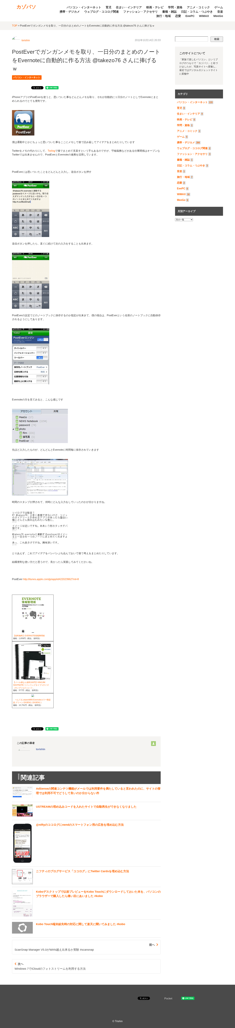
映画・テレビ (155, 7)
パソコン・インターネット (84, 7)
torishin (26, 40)
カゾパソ (26, 6)
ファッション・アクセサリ (140, 11)
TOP (14, 25)
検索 (216, 39)
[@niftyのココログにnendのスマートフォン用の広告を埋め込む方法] (68, 862)
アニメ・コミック (198, 7)
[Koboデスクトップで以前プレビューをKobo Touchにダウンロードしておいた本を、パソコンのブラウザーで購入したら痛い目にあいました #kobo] (86, 915)
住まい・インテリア (129, 7)
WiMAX (204, 16)
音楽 (220, 11)
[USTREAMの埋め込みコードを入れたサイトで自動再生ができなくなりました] (74, 816)
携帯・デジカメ (70, 11)
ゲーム (218, 7)
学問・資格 (175, 7)
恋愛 (178, 16)
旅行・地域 (163, 16)
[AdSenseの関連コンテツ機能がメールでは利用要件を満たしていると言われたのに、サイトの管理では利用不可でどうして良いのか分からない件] (86, 798)
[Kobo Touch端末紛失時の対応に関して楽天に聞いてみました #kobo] (68, 933)
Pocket (168, 998)
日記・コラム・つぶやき (197, 11)
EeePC (190, 16)
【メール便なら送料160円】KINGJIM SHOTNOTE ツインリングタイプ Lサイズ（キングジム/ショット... (31, 685)
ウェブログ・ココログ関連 (101, 11)
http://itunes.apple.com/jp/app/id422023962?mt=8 (51, 579)
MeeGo (218, 16)
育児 (108, 7)
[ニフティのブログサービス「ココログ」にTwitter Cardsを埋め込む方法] (70, 883)
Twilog (51, 150)
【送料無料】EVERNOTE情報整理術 (29, 636)
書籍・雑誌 (169, 11)
